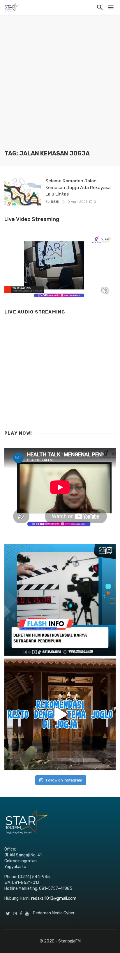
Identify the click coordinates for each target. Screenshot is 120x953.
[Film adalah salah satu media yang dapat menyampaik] (60, 600)
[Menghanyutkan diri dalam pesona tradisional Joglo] (60, 714)
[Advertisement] (60, 86)
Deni (55, 202)
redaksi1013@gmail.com (53, 898)
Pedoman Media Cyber (54, 913)
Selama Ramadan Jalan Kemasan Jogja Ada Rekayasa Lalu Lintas (78, 187)
